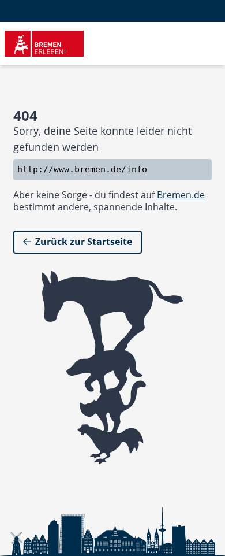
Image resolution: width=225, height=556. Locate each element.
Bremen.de (181, 194)
